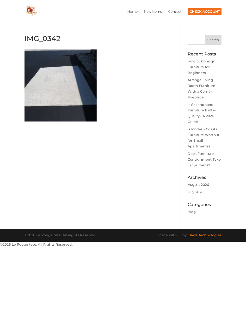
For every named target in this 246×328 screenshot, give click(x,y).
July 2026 (195, 192)
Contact (175, 12)
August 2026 (198, 184)
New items (153, 12)
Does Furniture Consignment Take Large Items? (204, 159)
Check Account (205, 11)
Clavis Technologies (204, 235)
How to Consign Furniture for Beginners (201, 67)
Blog (192, 212)
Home (132, 12)
